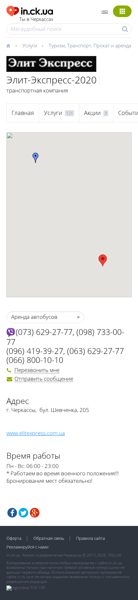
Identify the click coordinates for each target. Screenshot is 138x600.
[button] (102, 260)
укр (104, 11)
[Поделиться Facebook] (12, 513)
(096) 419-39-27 (34, 350)
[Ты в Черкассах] (29, 10)
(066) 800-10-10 (34, 359)
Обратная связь (48, 538)
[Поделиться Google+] (34, 513)
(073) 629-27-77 (44, 331)
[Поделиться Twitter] (23, 513)
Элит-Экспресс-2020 (51, 79)
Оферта (14, 538)
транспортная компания (37, 90)
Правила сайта (90, 538)
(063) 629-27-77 (95, 350)
